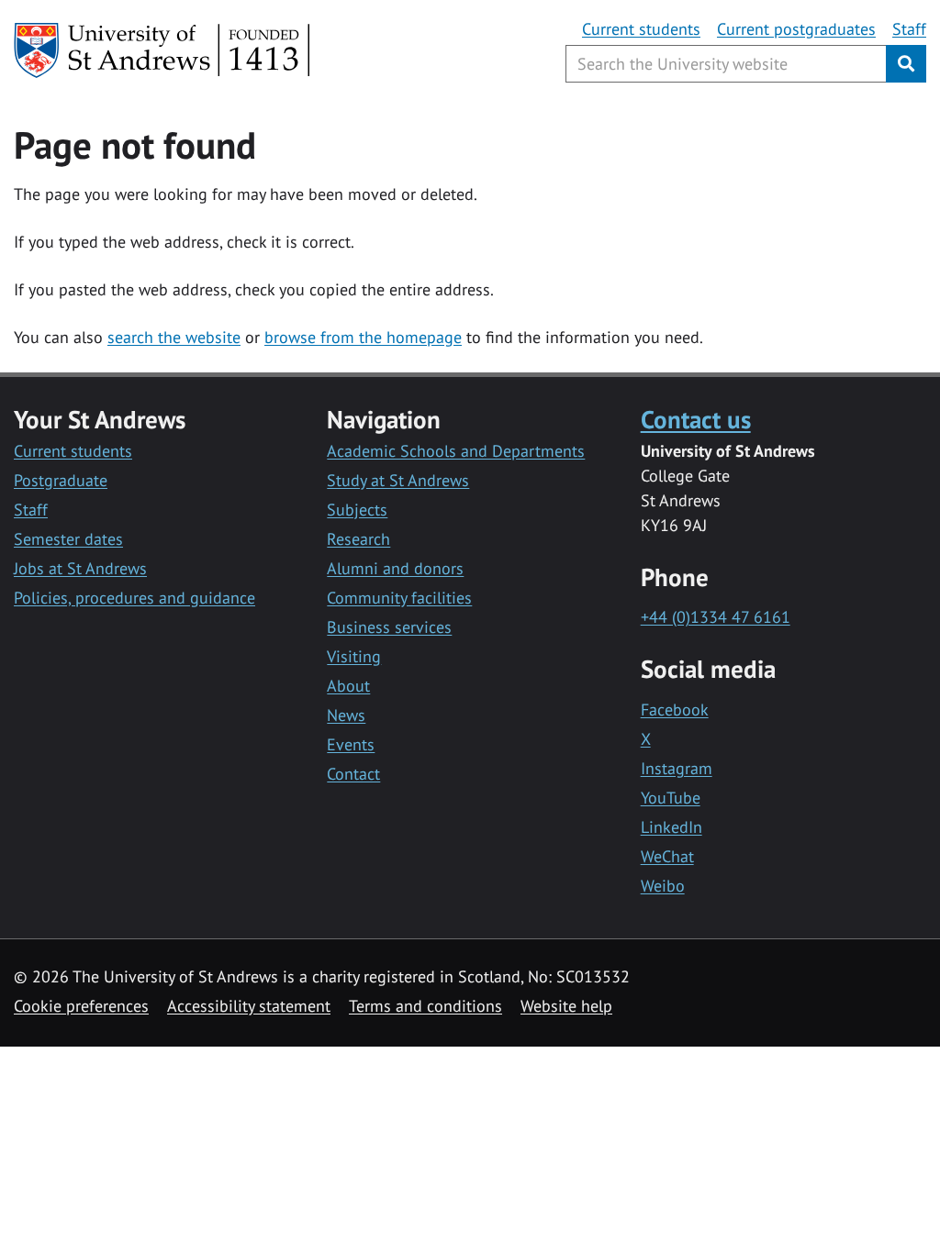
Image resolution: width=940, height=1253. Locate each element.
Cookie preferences (81, 1005)
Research (358, 538)
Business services (389, 627)
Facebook (675, 709)
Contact (353, 773)
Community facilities (399, 597)
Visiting (354, 656)
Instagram (676, 768)
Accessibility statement (248, 1005)
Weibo (663, 885)
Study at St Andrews (398, 480)
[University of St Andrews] (163, 50)
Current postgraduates (796, 28)
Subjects (357, 509)
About (348, 685)
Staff (909, 28)
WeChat (667, 856)
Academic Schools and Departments (456, 450)
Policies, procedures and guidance (134, 597)
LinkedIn (671, 826)
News (346, 715)
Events (351, 744)
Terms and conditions (425, 1005)
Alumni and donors (395, 568)
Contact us (696, 419)
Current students (641, 28)
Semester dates (68, 538)
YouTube (670, 797)
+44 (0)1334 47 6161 (715, 616)
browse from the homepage (363, 337)
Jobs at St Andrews (80, 568)
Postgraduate (60, 480)
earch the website (178, 337)
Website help (566, 1005)
